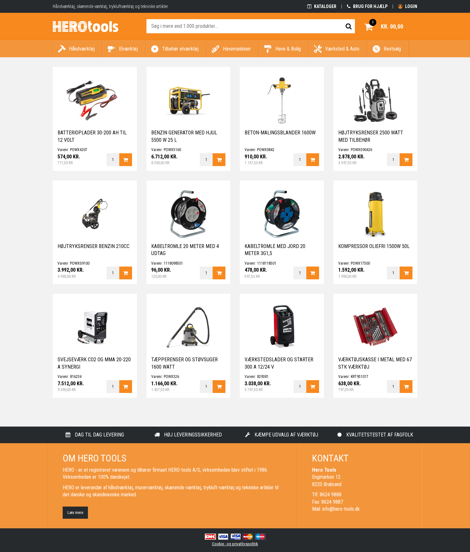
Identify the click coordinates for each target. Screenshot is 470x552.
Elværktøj (128, 49)
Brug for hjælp (370, 6)
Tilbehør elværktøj (180, 49)
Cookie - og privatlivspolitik (235, 543)
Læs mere (75, 512)
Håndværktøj (82, 49)
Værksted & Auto (342, 49)
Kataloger (324, 6)
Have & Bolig (288, 49)
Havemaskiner (237, 49)
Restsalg (392, 49)
